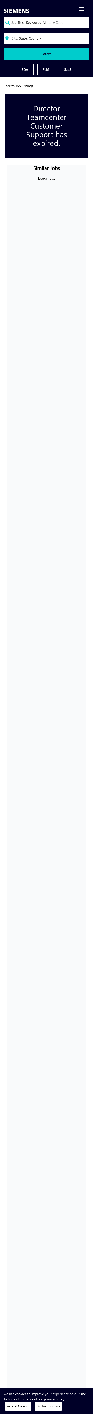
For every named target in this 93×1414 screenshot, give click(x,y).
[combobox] (46, 22)
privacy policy (54, 1399)
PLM (46, 69)
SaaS (67, 69)
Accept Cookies (18, 1406)
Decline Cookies (48, 1406)
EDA (25, 69)
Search (46, 54)
